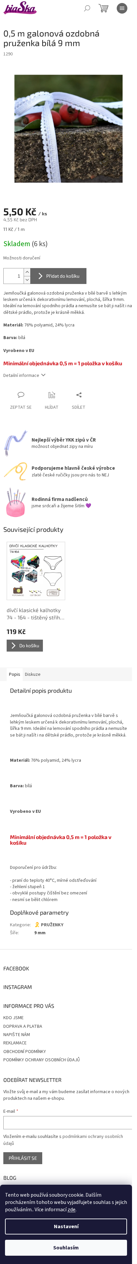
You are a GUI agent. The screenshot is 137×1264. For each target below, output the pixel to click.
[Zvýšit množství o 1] (27, 272)
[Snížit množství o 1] (27, 280)
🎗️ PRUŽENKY (49, 925)
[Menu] (122, 8)
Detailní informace (21, 375)
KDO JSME (13, 1018)
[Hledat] (87, 8)
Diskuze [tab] (33, 674)
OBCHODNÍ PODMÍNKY (24, 1051)
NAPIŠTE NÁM (16, 1034)
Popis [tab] (14, 674)
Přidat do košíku (62, 276)
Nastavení (66, 1226)
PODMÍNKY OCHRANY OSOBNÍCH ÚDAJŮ (41, 1060)
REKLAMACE (15, 1043)
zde (71, 1209)
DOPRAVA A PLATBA (22, 1026)
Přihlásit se (23, 1158)
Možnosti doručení (21, 258)
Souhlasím (66, 1247)
